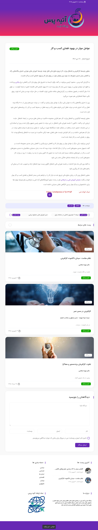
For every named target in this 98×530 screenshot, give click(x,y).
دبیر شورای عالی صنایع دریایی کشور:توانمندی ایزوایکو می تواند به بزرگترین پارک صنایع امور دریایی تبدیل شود (35, 215)
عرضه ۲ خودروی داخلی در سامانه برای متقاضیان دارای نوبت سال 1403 (67, 215)
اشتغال (77, 206)
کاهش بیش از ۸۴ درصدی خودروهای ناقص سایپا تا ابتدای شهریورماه (68, 469)
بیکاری (17, 82)
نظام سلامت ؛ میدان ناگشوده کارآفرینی (71, 478)
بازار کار (71, 206)
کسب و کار (14, 49)
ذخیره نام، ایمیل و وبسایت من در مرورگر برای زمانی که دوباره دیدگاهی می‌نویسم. (59, 438)
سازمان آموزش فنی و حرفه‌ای (71, 180)
